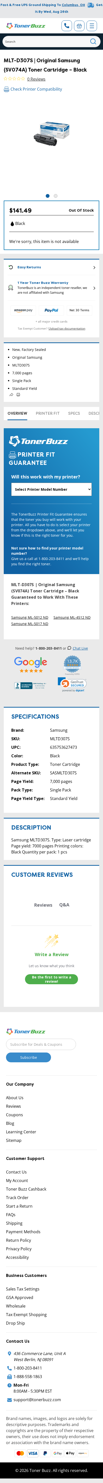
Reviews (13, 1106)
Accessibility (17, 1257)
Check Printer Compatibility (36, 89)
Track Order (17, 1197)
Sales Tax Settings (23, 1289)
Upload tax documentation (66, 328)
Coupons (14, 1115)
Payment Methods (23, 1231)
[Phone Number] (67, 25)
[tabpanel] (51, 145)
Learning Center (21, 1132)
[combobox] (51, 41)
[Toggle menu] (91, 26)
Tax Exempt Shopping (26, 1314)
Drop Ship (15, 1323)
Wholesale (16, 1306)
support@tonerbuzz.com (37, 1399)
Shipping (14, 1223)
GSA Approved (19, 1297)
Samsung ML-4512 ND (72, 617)
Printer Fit (48, 413)
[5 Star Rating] (31, 664)
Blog (10, 1123)
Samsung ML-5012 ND (29, 617)
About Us (15, 1097)
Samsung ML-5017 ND (29, 623)
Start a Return (19, 1206)
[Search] (93, 41)
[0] (79, 26)
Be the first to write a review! (51, 979)
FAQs (11, 1214)
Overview (17, 413)
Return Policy (18, 1240)
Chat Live (80, 648)
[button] (72, 684)
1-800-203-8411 (28, 1368)
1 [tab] (48, 196)
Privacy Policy (19, 1249)
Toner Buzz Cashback (26, 1189)
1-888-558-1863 (28, 1376)
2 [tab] (56, 196)
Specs (74, 413)
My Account (17, 1180)
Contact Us (16, 1172)
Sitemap (14, 1140)
